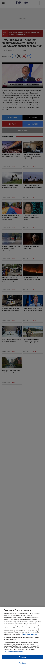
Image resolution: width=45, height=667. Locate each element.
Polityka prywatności (30, 634)
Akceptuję (22, 657)
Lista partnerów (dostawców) (13, 651)
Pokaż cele (22, 663)
